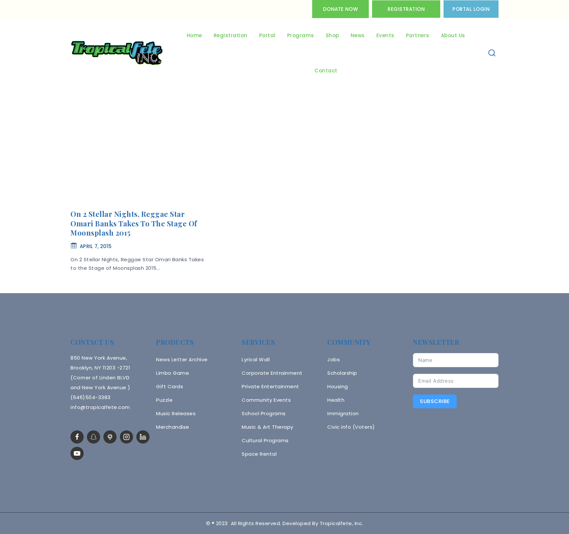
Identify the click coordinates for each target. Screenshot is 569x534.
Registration (406, 9)
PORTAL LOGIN (471, 9)
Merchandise (172, 426)
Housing (337, 386)
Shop (332, 35)
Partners (417, 35)
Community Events (266, 399)
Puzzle (164, 399)
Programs (300, 35)
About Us (453, 35)
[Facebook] (77, 437)
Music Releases (176, 413)
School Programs (264, 413)
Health (335, 399)
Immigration (343, 413)
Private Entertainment (270, 386)
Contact (326, 70)
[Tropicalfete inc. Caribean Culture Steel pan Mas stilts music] (116, 53)
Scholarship (342, 372)
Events (385, 35)
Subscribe (435, 401)
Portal (267, 35)
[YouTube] (77, 453)
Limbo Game (172, 372)
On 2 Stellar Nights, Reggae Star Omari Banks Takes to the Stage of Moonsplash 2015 (133, 223)
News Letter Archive (182, 359)
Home (194, 35)
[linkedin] (142, 437)
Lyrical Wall (256, 359)
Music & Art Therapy (267, 426)
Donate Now (340, 9)
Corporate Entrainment (272, 372)
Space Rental (259, 453)
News (358, 35)
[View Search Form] (492, 53)
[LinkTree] (110, 437)
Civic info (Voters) (351, 426)
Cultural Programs (265, 440)
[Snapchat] (93, 437)
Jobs (333, 359)
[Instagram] (126, 437)
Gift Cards (169, 386)
